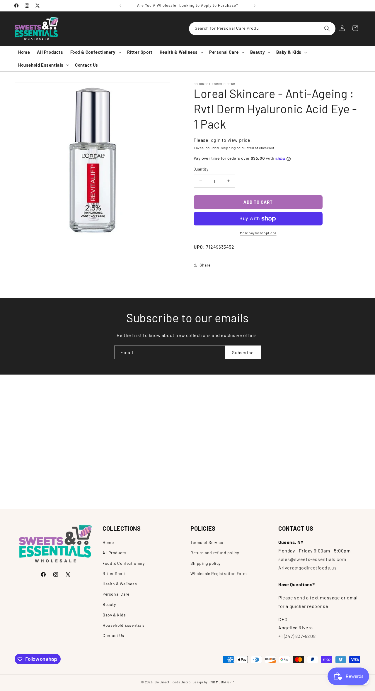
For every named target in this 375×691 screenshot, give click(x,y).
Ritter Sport (114, 573)
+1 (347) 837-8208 (297, 636)
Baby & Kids (114, 614)
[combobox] (262, 28)
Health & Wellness (120, 583)
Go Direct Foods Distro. (173, 682)
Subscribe (243, 352)
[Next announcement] (254, 5)
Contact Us (113, 635)
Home (108, 542)
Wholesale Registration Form (218, 573)
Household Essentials (124, 624)
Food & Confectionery (124, 562)
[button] (95, 52)
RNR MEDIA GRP (221, 682)
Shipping (228, 148)
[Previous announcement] (120, 5)
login (215, 140)
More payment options (258, 233)
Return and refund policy (214, 552)
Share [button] (205, 264)
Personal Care (116, 593)
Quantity (201, 169)
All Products (114, 552)
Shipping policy (205, 562)
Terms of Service (206, 542)
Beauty (109, 604)
